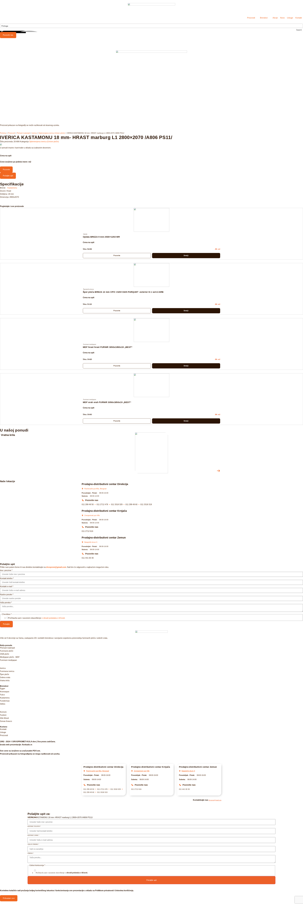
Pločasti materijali (23, 133)
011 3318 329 (117, 504)
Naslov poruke (6, 594)
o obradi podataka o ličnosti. (53, 618)
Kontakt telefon (7, 578)
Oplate (85, 234)
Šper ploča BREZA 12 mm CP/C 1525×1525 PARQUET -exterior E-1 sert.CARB (123, 292)
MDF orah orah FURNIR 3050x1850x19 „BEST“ (107, 402)
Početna (3, 133)
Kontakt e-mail (6, 586)
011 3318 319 (146, 504)
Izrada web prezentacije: (16, 745)
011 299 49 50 (88, 504)
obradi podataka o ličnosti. (77, 873)
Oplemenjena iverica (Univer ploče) (52, 133)
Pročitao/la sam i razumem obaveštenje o (62, 873)
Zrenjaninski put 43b (92, 515)
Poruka (30, 853)
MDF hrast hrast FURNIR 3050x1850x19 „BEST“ (107, 347)
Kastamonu (12, 188)
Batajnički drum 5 (90, 542)
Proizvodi (11, 133)
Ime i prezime (6, 570)
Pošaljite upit (151, 880)
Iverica (34, 133)
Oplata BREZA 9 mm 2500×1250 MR (101, 237)
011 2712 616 (87, 531)
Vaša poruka (6, 603)
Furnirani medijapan (89, 344)
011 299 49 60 (131, 504)
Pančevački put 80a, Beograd (95, 489)
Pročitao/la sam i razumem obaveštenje (36, 618)
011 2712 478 (102, 504)
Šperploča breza (88, 289)
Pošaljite (6, 624)
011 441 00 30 (88, 558)
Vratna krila (8, 435)
